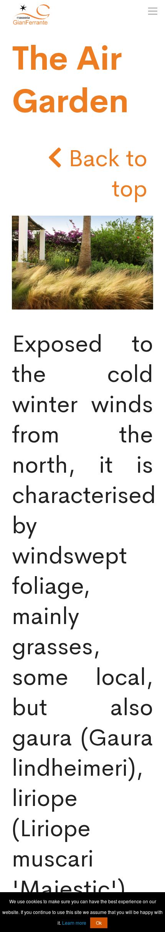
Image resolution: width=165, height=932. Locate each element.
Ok (99, 922)
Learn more (74, 922)
